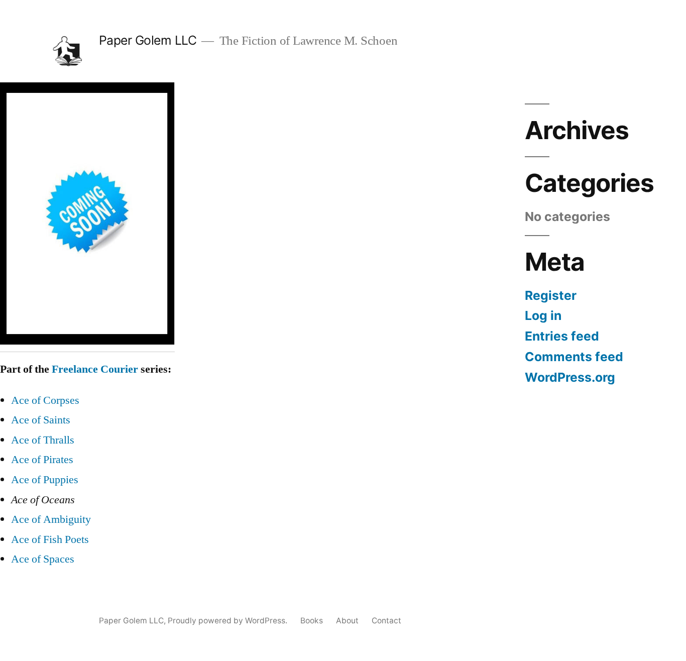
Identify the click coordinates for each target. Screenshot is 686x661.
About (347, 620)
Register (551, 295)
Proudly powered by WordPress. (228, 620)
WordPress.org (570, 377)
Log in (543, 315)
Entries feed (562, 336)
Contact (386, 620)
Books (311, 620)
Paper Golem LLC (148, 40)
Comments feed (574, 356)
